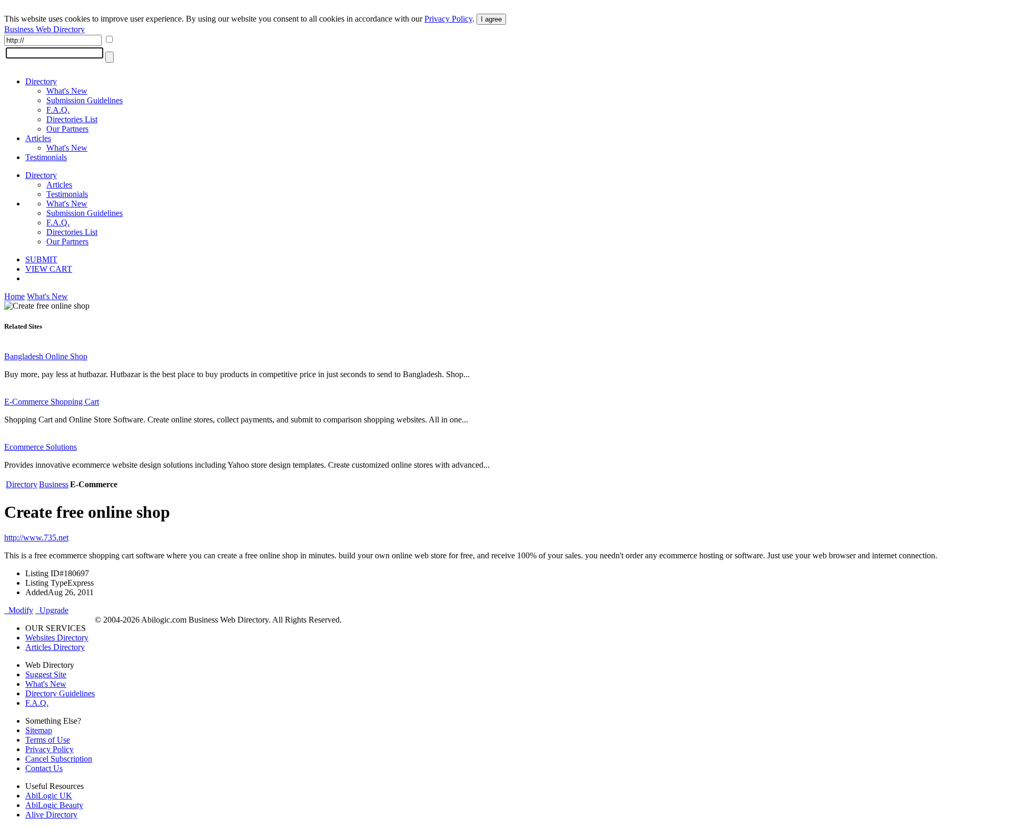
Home (14, 296)
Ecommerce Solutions (40, 446)
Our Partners (67, 128)
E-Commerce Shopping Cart (51, 401)
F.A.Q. (58, 109)
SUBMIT (41, 259)
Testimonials (46, 157)
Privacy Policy (448, 18)
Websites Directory (56, 637)
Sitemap (38, 730)
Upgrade (51, 610)
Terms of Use (47, 739)
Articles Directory (55, 647)
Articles (38, 138)
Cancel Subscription (58, 758)
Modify (18, 610)
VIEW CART (48, 268)
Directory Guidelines (60, 693)
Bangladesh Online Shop (45, 356)
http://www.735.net (36, 537)
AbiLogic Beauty (54, 805)
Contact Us (44, 768)
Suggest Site (45, 674)
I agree (491, 19)
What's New (66, 90)
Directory (41, 81)
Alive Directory (51, 814)
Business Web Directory (44, 29)
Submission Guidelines (84, 100)
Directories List (71, 119)
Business (53, 484)
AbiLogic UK (48, 795)
